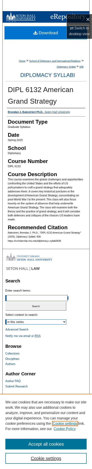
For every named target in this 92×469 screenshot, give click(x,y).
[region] (46, 431)
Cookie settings (65, 423)
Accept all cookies (46, 444)
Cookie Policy (65, 429)
